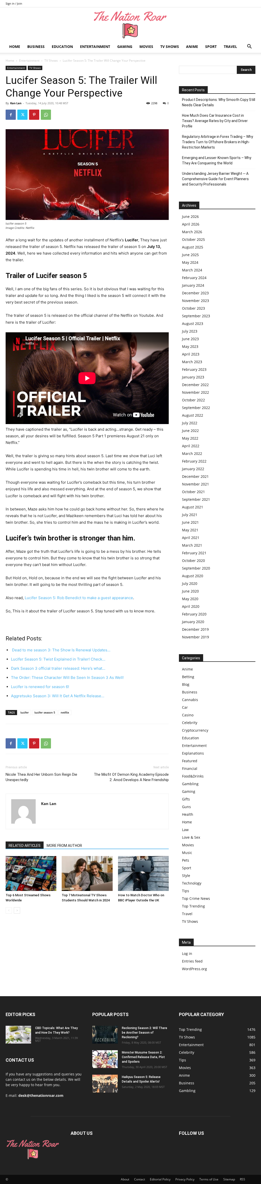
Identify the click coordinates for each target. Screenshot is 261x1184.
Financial (189, 768)
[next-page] (17, 910)
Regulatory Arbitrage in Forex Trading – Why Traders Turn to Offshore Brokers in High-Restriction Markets (217, 142)
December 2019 (195, 629)
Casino (187, 715)
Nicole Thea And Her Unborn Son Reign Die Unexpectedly (41, 777)
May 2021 (190, 530)
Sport (211, 46)
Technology (191, 883)
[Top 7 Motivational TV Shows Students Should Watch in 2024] (87, 873)
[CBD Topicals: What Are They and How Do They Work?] (18, 1035)
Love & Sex (191, 837)
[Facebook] (11, 115)
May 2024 (190, 262)
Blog (185, 684)
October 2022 (193, 400)
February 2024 (194, 277)
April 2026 (190, 224)
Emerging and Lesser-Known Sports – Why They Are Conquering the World (216, 160)
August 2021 (192, 507)
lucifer (24, 712)
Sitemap (229, 1179)
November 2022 (195, 392)
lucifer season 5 (44, 712)
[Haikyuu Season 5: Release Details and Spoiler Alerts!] (105, 1084)
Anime (192, 46)
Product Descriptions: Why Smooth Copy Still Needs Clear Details (218, 102)
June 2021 (190, 522)
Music (187, 852)
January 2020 (193, 621)
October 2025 (193, 239)
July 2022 (189, 422)
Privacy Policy (184, 1179)
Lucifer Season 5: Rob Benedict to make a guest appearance (79, 597)
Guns (186, 806)
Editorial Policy (160, 1179)
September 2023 (196, 315)
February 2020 (194, 614)
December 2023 (195, 293)
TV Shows (169, 46)
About (125, 1179)
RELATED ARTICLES (25, 846)
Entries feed (192, 961)
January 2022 (193, 468)
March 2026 (192, 231)
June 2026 (190, 216)
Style (186, 875)
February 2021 (194, 552)
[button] (249, 47)
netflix (65, 712)
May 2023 (190, 346)
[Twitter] (22, 115)
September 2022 (196, 407)
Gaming (124, 46)
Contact (139, 1179)
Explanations (193, 753)
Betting (188, 676)
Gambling (190, 783)
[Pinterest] (34, 115)
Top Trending (193, 906)
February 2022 (194, 461)
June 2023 (190, 338)
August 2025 (192, 247)
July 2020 (189, 583)
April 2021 (190, 537)
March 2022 (192, 453)
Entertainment (95, 46)
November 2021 (195, 484)
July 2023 (189, 331)
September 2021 (196, 499)
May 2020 (190, 598)
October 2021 (193, 491)
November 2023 (195, 300)
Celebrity (189, 722)
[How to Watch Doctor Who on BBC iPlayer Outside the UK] (143, 873)
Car (185, 707)
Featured (189, 760)
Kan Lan (15, 103)
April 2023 (190, 354)
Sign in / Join (14, 3)
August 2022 (192, 415)
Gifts (186, 799)
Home (14, 46)
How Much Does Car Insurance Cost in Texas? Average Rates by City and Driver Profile (215, 120)
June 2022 (190, 430)
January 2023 (193, 377)
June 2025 (190, 254)
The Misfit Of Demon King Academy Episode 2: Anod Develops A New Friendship (131, 777)
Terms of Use (208, 1179)
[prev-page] (9, 910)
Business (36, 46)
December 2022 (195, 384)
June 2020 (190, 591)
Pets (185, 860)
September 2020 (196, 568)
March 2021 (192, 545)
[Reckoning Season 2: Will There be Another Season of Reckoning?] (105, 1035)
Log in (187, 953)
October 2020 (193, 560)
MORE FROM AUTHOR (64, 846)
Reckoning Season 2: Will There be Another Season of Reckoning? (144, 1032)
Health (187, 814)
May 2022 (190, 438)
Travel (230, 46)
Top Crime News (196, 898)
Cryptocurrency (195, 730)
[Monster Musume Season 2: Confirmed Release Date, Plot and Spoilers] (105, 1059)
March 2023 (192, 361)
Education (62, 46)
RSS (242, 1179)
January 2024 (193, 285)
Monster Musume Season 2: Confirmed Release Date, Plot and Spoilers (143, 1057)
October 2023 (193, 308)
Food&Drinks (193, 776)
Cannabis (190, 699)
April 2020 (190, 606)
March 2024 (192, 270)
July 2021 (189, 514)
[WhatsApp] (46, 115)
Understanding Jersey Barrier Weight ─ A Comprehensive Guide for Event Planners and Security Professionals (215, 179)
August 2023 (192, 323)
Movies (146, 46)
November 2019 (195, 637)
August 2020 (192, 575)
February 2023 (194, 369)
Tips (185, 890)
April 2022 (190, 445)
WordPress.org (194, 968)
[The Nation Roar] (130, 24)
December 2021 (195, 476)
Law (185, 829)
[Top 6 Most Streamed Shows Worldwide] (31, 873)
